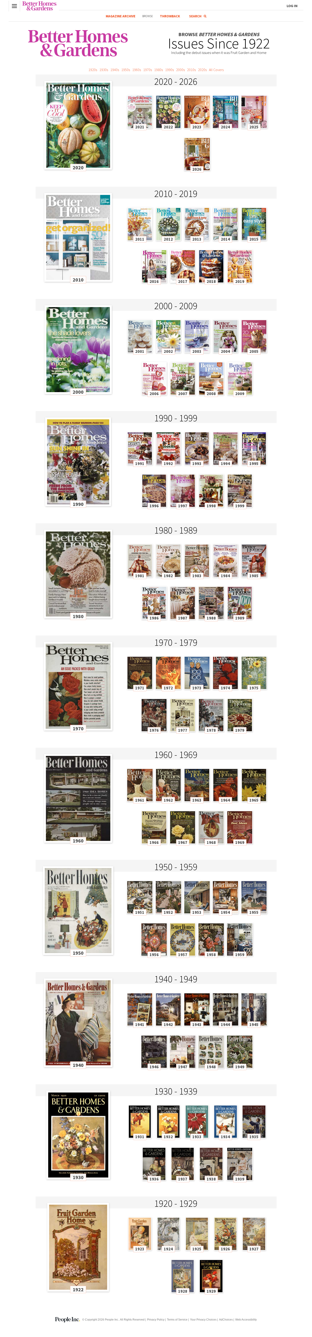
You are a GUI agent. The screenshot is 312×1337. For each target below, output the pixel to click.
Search (195, 16)
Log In (292, 5)
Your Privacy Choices (203, 1319)
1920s (92, 69)
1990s (169, 69)
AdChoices (226, 1319)
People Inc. (112, 1319)
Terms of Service (177, 1319)
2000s (180, 69)
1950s (125, 69)
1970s (147, 69)
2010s (191, 69)
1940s (114, 69)
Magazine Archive (120, 16)
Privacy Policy (155, 1319)
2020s (202, 69)
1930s (103, 69)
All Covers (216, 69)
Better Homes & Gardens (39, 6)
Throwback (170, 16)
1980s (158, 69)
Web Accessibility (246, 1319)
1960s (136, 69)
